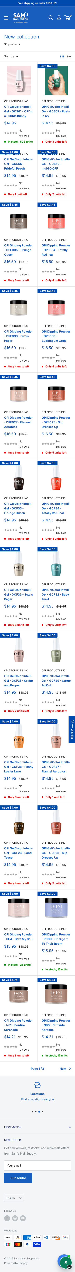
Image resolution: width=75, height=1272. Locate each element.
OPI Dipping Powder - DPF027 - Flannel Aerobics (18, 422)
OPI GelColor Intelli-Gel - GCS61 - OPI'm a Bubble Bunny (18, 111)
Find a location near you (37, 1099)
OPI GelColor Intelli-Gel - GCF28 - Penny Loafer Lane (18, 766)
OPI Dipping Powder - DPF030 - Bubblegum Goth (56, 336)
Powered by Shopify (16, 1263)
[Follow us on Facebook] (7, 1218)
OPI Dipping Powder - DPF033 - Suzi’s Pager (18, 336)
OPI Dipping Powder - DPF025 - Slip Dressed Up (56, 422)
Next (63, 1068)
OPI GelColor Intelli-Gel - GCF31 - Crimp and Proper (18, 680)
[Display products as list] (69, 56)
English (10, 1198)
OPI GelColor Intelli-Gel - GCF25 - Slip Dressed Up (56, 852)
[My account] (59, 17)
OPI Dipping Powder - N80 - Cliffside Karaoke (56, 1025)
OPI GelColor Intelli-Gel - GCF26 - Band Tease (18, 852)
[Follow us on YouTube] (23, 1218)
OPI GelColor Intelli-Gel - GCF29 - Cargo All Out (56, 680)
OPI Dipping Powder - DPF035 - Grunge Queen (18, 249)
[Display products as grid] (62, 56)
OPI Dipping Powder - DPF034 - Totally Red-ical (56, 249)
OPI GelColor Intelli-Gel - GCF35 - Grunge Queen (18, 508)
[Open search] (51, 17)
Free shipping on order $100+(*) (37, 3)
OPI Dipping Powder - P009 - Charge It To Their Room (56, 939)
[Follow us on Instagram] (15, 1218)
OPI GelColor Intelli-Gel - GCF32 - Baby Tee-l (56, 594)
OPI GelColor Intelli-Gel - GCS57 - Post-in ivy (56, 111)
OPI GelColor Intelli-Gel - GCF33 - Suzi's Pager (18, 594)
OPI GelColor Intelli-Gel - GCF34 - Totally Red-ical (56, 508)
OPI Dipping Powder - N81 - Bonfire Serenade (18, 1025)
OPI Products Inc (16, 101)
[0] (67, 17)
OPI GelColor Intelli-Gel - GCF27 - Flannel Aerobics (56, 766)
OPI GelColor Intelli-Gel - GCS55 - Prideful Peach (18, 163)
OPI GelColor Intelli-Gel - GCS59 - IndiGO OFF (56, 163)
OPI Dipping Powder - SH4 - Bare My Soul (18, 937)
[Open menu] (6, 18)
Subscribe (18, 1178)
